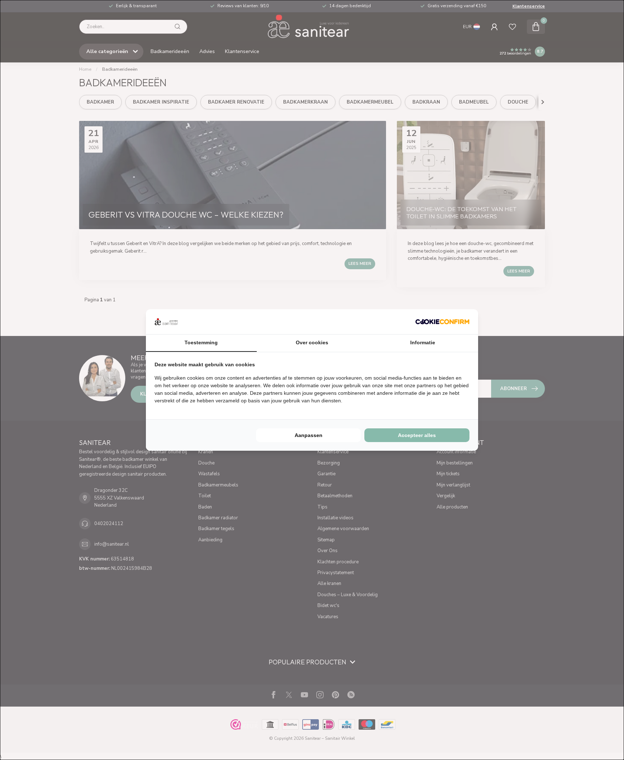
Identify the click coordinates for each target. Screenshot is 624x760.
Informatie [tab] (422, 342)
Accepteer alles (417, 435)
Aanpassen (308, 435)
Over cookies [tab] (312, 342)
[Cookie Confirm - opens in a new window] (442, 321)
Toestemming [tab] (201, 342)
